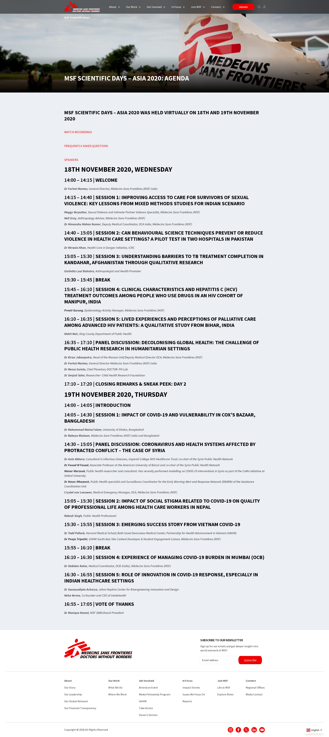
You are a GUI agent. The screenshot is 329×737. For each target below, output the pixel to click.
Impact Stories (191, 687)
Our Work (131, 7)
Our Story (69, 687)
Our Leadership (73, 694)
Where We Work (117, 694)
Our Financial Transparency (80, 708)
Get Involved (154, 7)
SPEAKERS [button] (71, 160)
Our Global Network (76, 701)
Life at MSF (223, 687)
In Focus (176, 7)
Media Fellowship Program (154, 694)
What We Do (115, 687)
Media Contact (254, 694)
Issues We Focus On (193, 694)
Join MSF (196, 7)
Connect (216, 7)
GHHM (143, 701)
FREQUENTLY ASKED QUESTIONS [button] (86, 146)
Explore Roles (225, 694)
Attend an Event (148, 687)
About (112, 7)
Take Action (146, 708)
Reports (187, 701)
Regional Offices (255, 687)
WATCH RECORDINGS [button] (78, 132)
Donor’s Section (148, 715)
